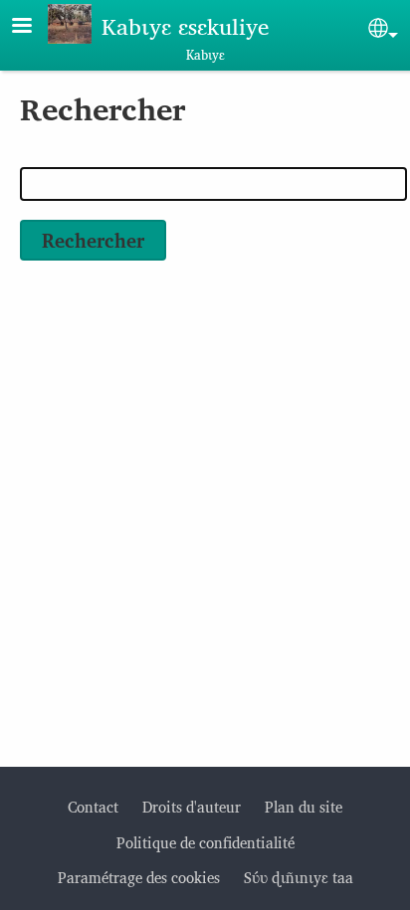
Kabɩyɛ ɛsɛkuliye (185, 25)
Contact (93, 806)
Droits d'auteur (191, 806)
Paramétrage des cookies (139, 876)
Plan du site (303, 806)
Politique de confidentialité (205, 841)
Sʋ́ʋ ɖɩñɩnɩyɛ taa (298, 876)
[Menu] (34, 27)
